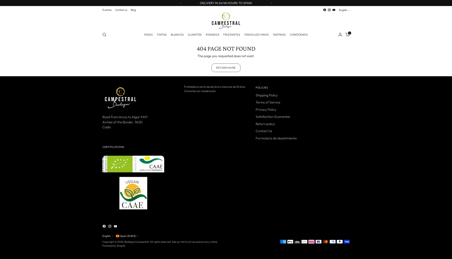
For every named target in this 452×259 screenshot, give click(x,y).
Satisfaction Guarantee (273, 116)
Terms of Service (268, 102)
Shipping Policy (267, 95)
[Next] (271, 3)
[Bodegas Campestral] (226, 20)
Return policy (265, 124)
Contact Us (264, 131)
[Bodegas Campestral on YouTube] (333, 9)
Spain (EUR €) (128, 236)
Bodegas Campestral (136, 241)
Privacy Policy (266, 109)
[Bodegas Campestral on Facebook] (324, 9)
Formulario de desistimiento (276, 138)
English (343, 10)
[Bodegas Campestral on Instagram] (329, 9)
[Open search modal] (104, 34)
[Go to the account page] (340, 34)
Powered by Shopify (114, 245)
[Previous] (181, 3)
